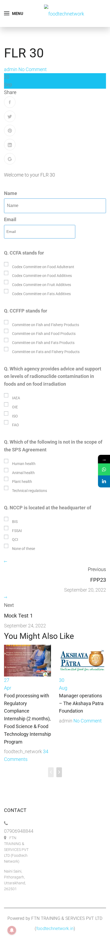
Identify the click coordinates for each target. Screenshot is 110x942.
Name (10, 193)
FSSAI (17, 531)
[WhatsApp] (104, 469)
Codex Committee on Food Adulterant (43, 267)
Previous (97, 569)
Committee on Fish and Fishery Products (45, 325)
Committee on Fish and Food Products (44, 333)
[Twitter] (9, 116)
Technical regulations (29, 490)
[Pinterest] (9, 130)
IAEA (16, 398)
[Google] (9, 159)
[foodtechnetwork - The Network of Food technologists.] (64, 13)
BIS (15, 521)
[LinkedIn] (9, 144)
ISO (15, 416)
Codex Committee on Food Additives (42, 275)
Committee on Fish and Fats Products (43, 343)
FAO (15, 425)
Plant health (22, 481)
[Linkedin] (104, 481)
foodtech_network (23, 751)
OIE (15, 407)
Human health (24, 464)
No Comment (32, 69)
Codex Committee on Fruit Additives (41, 285)
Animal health (23, 473)
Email (10, 219)
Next (9, 605)
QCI (15, 539)
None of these (23, 548)
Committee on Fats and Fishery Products (46, 352)
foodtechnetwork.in (55, 928)
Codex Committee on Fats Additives (41, 294)
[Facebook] (9, 102)
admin (10, 69)
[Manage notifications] (11, 930)
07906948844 (18, 831)
